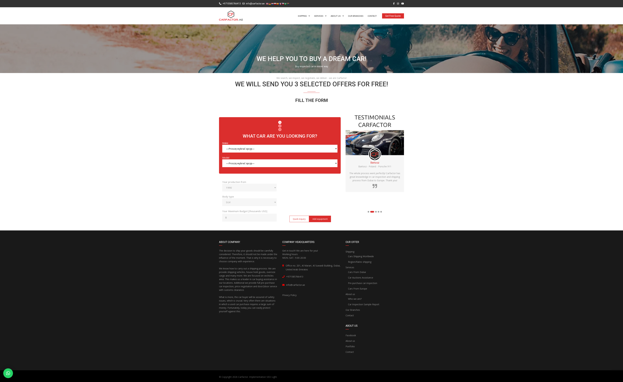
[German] (270, 3)
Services (350, 267)
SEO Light (272, 376)
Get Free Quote (393, 16)
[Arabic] (285, 3)
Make (225, 143)
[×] (8, 373)
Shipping (350, 251)
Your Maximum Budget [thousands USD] (244, 211)
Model (225, 157)
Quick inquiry (299, 218)
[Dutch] (272, 3)
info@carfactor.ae (255, 3)
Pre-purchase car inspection (362, 283)
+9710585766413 (231, 3)
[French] (280, 3)
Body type (228, 196)
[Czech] (282, 3)
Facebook (351, 335)
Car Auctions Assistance (360, 277)
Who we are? (355, 298)
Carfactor (243, 376)
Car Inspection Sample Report (363, 304)
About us (350, 294)
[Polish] (275, 3)
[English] (267, 3)
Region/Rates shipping (359, 261)
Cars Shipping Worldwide (361, 256)
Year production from (234, 182)
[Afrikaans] (288, 3)
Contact (350, 315)
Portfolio (350, 346)
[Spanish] (277, 3)
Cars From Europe (357, 288)
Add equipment (320, 218)
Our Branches (353, 309)
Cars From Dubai (357, 272)
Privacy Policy (289, 295)
